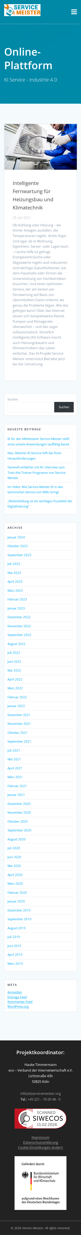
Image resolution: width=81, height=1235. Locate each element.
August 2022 (16, 644)
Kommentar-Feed (19, 1001)
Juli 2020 (13, 848)
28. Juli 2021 (22, 217)
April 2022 (14, 679)
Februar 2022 (17, 697)
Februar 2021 (17, 786)
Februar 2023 (17, 599)
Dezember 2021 (19, 715)
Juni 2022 (14, 661)
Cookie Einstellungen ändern (40, 1147)
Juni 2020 (14, 857)
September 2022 (19, 635)
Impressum (40, 1137)
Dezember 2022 (19, 617)
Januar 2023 (16, 608)
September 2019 (19, 919)
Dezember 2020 (19, 804)
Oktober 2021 (17, 732)
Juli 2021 (13, 750)
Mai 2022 (14, 670)
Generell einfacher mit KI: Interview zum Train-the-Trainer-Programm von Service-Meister (36, 472)
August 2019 (16, 928)
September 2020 (19, 830)
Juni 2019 (14, 946)
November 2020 (19, 812)
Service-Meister (33, 1228)
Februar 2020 (17, 892)
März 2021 (15, 777)
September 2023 (19, 555)
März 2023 (15, 590)
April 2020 (14, 875)
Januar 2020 (16, 901)
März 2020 (15, 883)
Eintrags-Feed (17, 997)
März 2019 (15, 963)
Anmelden (14, 992)
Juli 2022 (13, 652)
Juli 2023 (13, 564)
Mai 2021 (14, 759)
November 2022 (19, 626)
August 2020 (16, 839)
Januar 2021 (16, 795)
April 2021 (14, 768)
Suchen (12, 399)
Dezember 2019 (19, 910)
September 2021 (19, 741)
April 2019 (14, 954)
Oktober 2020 (17, 821)
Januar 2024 (16, 537)
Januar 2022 (16, 706)
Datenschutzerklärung (40, 1142)
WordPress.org (18, 1006)
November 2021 (19, 723)
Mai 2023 (14, 573)
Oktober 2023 (17, 546)
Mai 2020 (14, 866)
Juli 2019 (13, 937)
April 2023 (14, 581)
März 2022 (15, 688)
